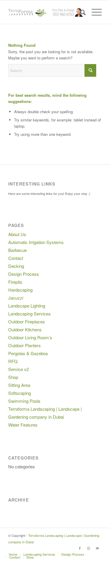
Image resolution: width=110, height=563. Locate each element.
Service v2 (18, 369)
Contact (15, 258)
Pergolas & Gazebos (28, 353)
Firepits (15, 282)
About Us (17, 234)
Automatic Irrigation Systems (36, 242)
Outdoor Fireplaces (26, 321)
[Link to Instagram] (88, 548)
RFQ (13, 361)
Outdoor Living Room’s (30, 337)
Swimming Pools (24, 401)
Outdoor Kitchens (25, 329)
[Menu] (94, 12)
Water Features (23, 425)
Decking (16, 266)
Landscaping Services (29, 313)
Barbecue (17, 250)
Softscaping (19, 393)
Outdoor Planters (24, 345)
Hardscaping (20, 290)
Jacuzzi (15, 298)
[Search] (80, 12)
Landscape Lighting (26, 306)
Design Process (23, 274)
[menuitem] (80, 12)
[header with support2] (45, 12)
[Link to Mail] (97, 548)
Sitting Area (19, 385)
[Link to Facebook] (79, 548)
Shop (13, 377)
